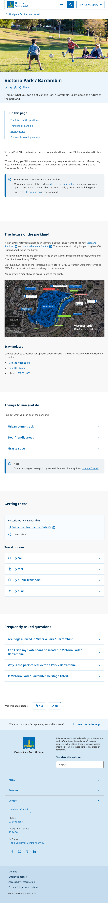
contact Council (90, 468)
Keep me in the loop (89, 724)
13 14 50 (13, 832)
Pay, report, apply (88, 4)
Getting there (18, 131)
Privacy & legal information (23, 887)
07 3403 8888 (16, 821)
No (56, 705)
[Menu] (61, 4)
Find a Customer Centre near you (26, 842)
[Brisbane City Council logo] (17, 4)
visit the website (17, 362)
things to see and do (30, 192)
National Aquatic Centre (35, 246)
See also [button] (13, 790)
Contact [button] (13, 800)
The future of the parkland (25, 120)
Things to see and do (22, 125)
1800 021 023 (23, 373)
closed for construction (62, 184)
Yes (41, 705)
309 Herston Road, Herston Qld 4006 (31, 527)
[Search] (70, 4)
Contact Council (20, 809)
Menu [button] (12, 779)
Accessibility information (22, 881)
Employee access (18, 876)
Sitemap (13, 871)
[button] (23, 87)
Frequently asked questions (25, 137)
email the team (17, 368)
